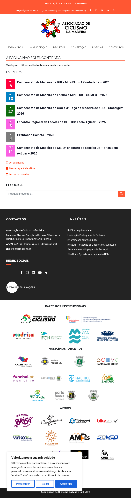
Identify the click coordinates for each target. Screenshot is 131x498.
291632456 (65, 11)
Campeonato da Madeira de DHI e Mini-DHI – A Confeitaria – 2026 (63, 82)
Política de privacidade (80, 230)
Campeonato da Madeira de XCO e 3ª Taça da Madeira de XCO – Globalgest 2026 (70, 110)
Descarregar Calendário (22, 168)
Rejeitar (45, 484)
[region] (44, 471)
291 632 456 (15, 244)
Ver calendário (16, 162)
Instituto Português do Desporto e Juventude (92, 244)
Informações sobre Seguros (83, 240)
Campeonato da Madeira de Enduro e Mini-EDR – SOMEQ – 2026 (62, 95)
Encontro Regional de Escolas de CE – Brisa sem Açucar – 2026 (61, 122)
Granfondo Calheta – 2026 (35, 135)
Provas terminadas (18, 174)
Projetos (59, 47)
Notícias (97, 47)
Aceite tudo (66, 484)
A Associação (38, 47)
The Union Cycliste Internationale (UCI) (88, 254)
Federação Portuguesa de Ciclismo (86, 235)
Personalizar (23, 484)
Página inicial (16, 47)
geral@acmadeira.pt (28, 11)
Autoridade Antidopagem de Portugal (88, 249)
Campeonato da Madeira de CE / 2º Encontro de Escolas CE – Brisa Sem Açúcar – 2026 (67, 150)
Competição (78, 47)
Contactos (116, 47)
